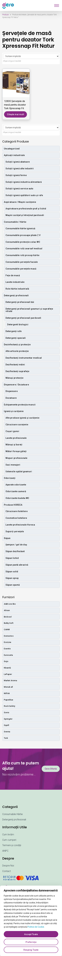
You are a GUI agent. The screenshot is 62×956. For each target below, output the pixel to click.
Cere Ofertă (51, 769)
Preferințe (31, 942)
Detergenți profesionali (14, 819)
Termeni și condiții (11, 845)
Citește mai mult (15, 114)
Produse (5, 15)
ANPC (5, 850)
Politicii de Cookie (36, 927)
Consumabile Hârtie (12, 814)
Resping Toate (31, 950)
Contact (6, 871)
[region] (31, 921)
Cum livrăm (8, 834)
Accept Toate (31, 934)
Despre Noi (8, 865)
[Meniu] (56, 5)
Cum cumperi (9, 839)
